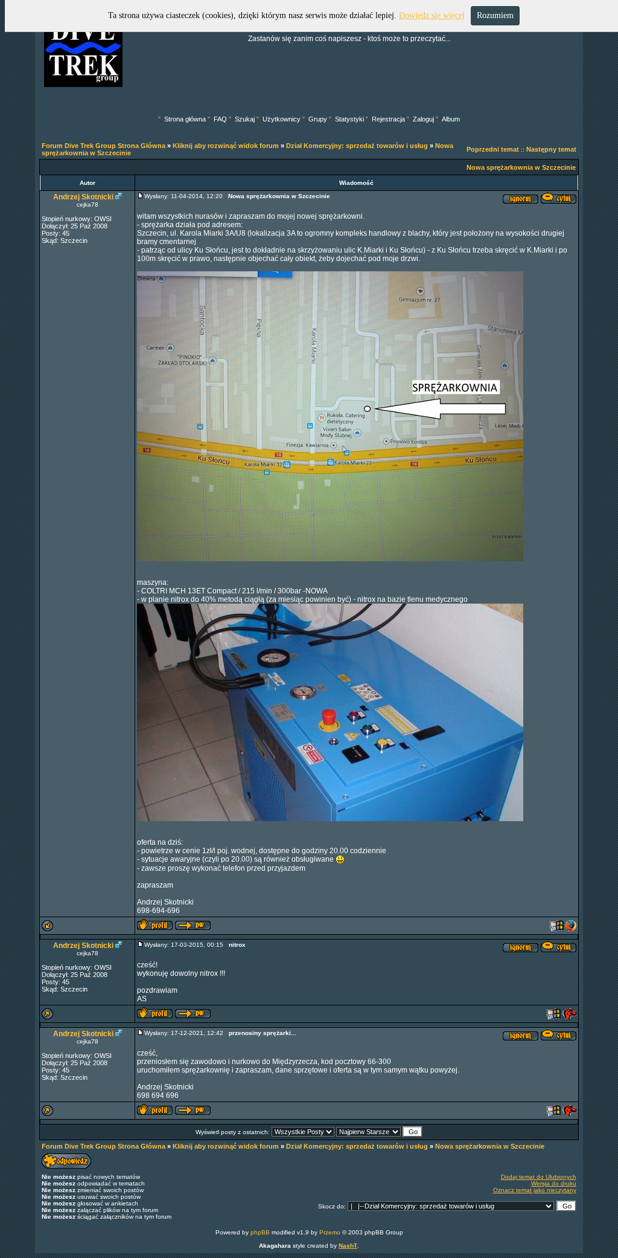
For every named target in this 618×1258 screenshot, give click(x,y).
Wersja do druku (553, 1183)
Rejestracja (388, 119)
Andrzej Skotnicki (83, 197)
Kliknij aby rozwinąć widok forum (226, 145)
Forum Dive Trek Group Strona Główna (103, 145)
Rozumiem (495, 15)
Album (451, 119)
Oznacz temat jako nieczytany (534, 1190)
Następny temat (551, 149)
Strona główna (185, 119)
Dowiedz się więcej (432, 15)
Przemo (329, 1232)
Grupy (317, 119)
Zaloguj (423, 119)
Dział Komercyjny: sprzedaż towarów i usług (357, 145)
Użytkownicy (282, 119)
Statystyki (349, 119)
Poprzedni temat (493, 149)
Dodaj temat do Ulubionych (538, 1176)
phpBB (260, 1232)
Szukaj (245, 119)
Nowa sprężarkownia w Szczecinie (521, 167)
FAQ (220, 119)
